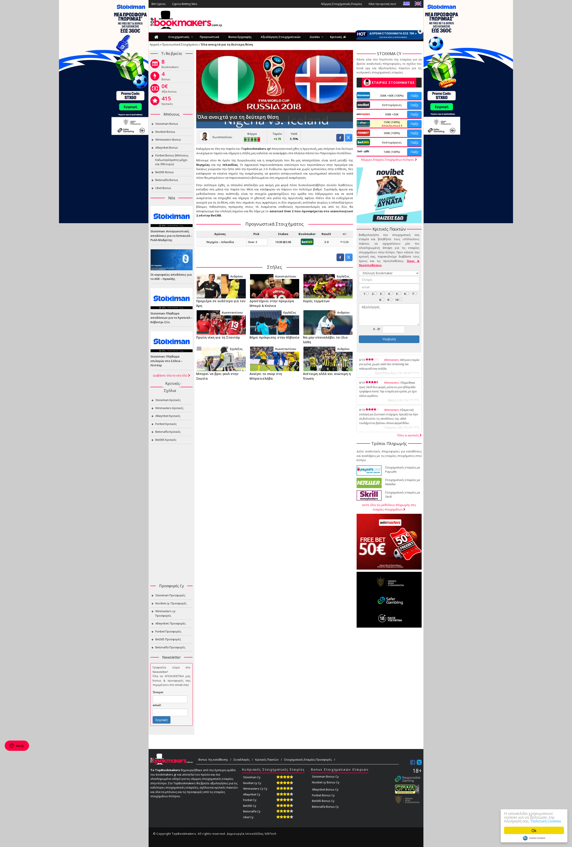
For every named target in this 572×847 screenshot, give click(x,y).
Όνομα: (158, 692)
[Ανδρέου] (221, 286)
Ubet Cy (248, 817)
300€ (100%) (392, 133)
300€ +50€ (391, 114)
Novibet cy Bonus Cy (325, 782)
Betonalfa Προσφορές (170, 647)
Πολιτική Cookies (546, 821)
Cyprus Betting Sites (184, 4)
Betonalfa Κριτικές (168, 432)
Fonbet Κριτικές (166, 424)
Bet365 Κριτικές (165, 440)
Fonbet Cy (250, 800)
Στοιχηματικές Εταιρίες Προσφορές (308, 760)
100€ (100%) (392, 152)
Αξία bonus (169, 89)
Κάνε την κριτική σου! (382, 4)
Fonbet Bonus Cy (323, 795)
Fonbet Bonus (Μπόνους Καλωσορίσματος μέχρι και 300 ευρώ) (171, 159)
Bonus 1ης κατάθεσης (213, 760)
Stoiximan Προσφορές (170, 595)
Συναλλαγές (241, 760)
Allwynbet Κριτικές (167, 416)
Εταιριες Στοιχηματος (393, 82)
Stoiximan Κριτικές (168, 400)
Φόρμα (252, 134)
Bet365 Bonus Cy (323, 801)
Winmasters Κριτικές (169, 408)
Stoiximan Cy (252, 777)
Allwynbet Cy (251, 794)
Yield (294, 134)
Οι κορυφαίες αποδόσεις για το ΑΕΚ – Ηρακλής (171, 277)
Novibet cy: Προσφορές (171, 603)
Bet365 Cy (249, 806)
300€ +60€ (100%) (392, 96)
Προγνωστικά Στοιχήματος (180, 44)
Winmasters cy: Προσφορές (165, 613)
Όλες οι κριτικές (408, 435)
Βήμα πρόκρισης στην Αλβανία (274, 337)
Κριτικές (167, 101)
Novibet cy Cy (252, 783)
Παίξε (414, 96)
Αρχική (154, 44)
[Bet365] (307, 241)
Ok (534, 830)
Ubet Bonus (163, 188)
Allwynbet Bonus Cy (325, 789)
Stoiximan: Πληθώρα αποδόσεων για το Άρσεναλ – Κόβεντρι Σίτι (171, 317)
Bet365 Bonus (164, 172)
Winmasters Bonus (168, 139)
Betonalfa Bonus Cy (325, 807)
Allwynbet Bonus (166, 148)
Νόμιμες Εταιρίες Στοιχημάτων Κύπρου (388, 160)
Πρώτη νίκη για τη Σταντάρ (218, 337)
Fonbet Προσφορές (168, 631)
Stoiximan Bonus (166, 124)
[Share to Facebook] (340, 140)
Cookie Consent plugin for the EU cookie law (534, 838)
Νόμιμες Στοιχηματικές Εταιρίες (341, 4)
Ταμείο (277, 134)
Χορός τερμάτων (316, 301)
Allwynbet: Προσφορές (170, 623)
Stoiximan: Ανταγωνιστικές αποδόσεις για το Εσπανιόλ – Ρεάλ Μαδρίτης (171, 235)
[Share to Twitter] (348, 140)
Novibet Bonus (165, 132)
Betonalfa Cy (252, 811)
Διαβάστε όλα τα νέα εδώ (170, 375)
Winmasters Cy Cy (255, 789)
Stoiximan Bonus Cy (325, 776)
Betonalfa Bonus (166, 180)
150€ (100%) (391, 124)
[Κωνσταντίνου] (274, 286)
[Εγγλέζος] (328, 286)
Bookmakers (170, 64)
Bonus (166, 77)
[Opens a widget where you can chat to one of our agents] (16, 746)
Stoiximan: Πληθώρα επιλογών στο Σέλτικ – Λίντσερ (166, 360)
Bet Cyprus (158, 4)
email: (157, 705)
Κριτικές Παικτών (267, 760)
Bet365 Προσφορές (168, 639)
